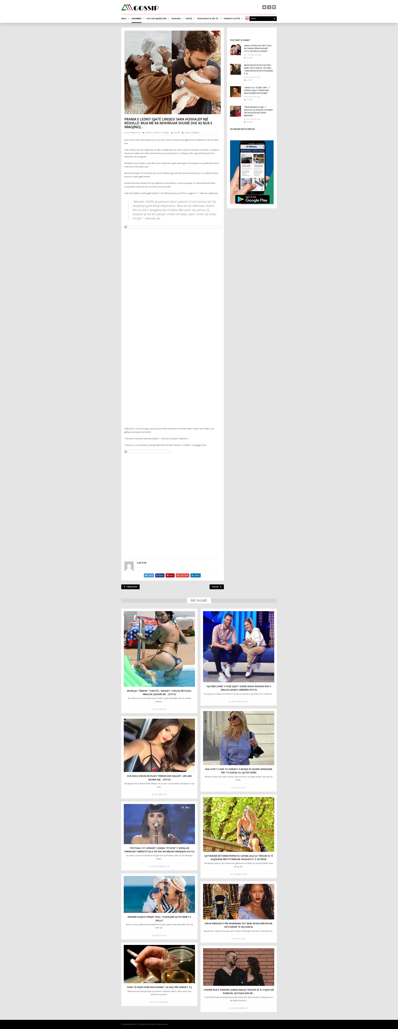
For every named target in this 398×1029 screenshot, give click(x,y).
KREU (123, 18)
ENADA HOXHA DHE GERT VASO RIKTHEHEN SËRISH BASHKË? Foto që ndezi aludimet (258, 48)
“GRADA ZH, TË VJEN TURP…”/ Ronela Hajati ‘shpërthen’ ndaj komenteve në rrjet (257, 90)
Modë (189, 18)
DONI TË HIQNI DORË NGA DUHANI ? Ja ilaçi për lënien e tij (159, 987)
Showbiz (136, 18)
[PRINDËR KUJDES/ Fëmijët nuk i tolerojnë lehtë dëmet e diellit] (159, 894)
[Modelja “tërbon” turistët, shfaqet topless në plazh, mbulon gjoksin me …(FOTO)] (159, 649)
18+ (247, 18)
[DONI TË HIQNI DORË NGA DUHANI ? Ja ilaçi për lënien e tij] (159, 964)
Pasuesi (215, 586)
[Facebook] (269, 7)
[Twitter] (264, 7)
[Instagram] (274, 7)
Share (160, 575)
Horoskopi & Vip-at (208, 18)
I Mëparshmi (132, 586)
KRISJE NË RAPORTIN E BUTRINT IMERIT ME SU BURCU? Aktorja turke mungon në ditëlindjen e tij (258, 69)
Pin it (171, 575)
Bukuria (176, 18)
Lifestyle (156, 133)
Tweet (150, 575)
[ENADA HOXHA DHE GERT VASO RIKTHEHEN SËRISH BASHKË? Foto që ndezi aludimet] (235, 49)
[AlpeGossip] (140, 7)
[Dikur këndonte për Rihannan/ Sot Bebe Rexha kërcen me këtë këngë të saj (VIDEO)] (238, 901)
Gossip (148, 133)
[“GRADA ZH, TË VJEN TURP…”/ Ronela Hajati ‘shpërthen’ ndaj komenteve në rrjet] (235, 91)
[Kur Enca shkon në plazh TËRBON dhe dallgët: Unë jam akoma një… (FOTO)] (159, 745)
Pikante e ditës (232, 18)
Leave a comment (192, 133)
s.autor (176, 133)
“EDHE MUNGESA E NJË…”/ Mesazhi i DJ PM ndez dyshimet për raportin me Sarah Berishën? (258, 111)
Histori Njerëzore (157, 18)
